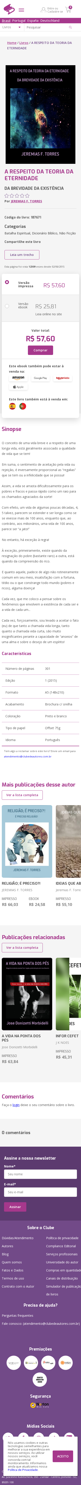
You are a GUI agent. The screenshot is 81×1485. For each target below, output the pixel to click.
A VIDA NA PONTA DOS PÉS (21, 1038)
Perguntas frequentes (17, 1315)
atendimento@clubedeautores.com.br (28, 756)
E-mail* (10, 1184)
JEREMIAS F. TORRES (26, 201)
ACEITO (63, 1456)
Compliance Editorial (61, 1246)
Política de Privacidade (23, 1470)
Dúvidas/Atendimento (18, 1238)
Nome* (10, 1166)
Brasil (6, 20)
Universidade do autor (62, 1262)
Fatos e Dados (12, 1270)
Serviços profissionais (62, 1254)
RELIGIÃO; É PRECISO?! (21, 883)
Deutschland (49, 20)
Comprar (40, 350)
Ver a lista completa (22, 795)
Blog (5, 1254)
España (32, 20)
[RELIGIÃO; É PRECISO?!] (27, 841)
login (16, 1105)
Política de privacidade (62, 1238)
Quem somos (12, 1262)
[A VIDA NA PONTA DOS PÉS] (27, 994)
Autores (7, 1246)
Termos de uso (13, 1278)
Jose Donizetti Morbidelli (19, 1047)
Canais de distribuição (62, 1278)
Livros (23, 43)
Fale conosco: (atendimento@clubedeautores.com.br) (41, 1323)
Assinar (15, 1207)
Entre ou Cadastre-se (55, 9)
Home (11, 43)
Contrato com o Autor (18, 1286)
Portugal (18, 20)
